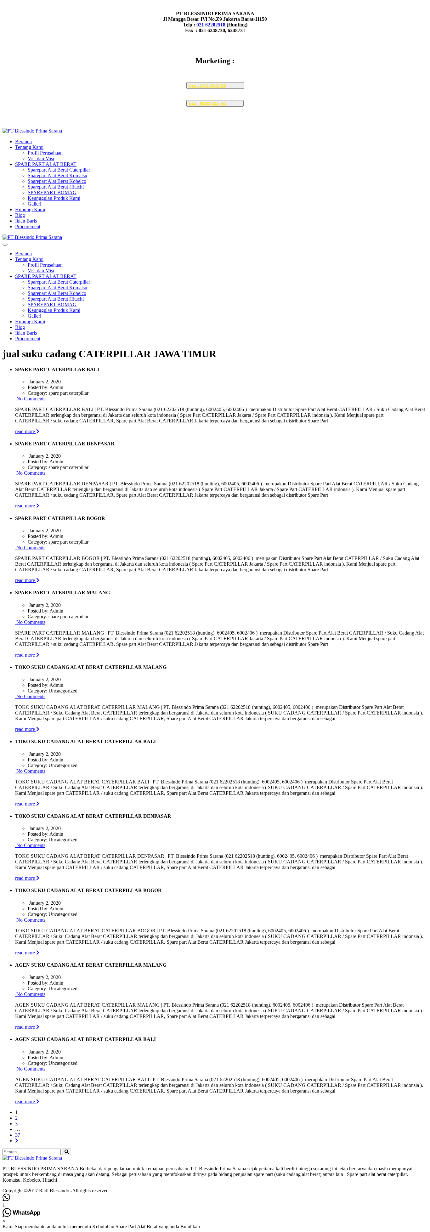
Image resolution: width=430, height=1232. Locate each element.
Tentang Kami (29, 147)
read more (25, 431)
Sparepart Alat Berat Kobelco (57, 181)
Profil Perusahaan (45, 152)
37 (17, 1135)
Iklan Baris (26, 220)
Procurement (27, 226)
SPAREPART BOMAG (52, 192)
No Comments (30, 398)
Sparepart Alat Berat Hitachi (56, 186)
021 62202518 (211, 24)
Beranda (23, 141)
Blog (20, 215)
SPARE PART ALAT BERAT (45, 164)
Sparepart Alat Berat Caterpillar (59, 169)
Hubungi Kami (30, 209)
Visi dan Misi (41, 158)
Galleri (34, 203)
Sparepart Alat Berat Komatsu (57, 175)
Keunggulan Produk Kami (54, 198)
